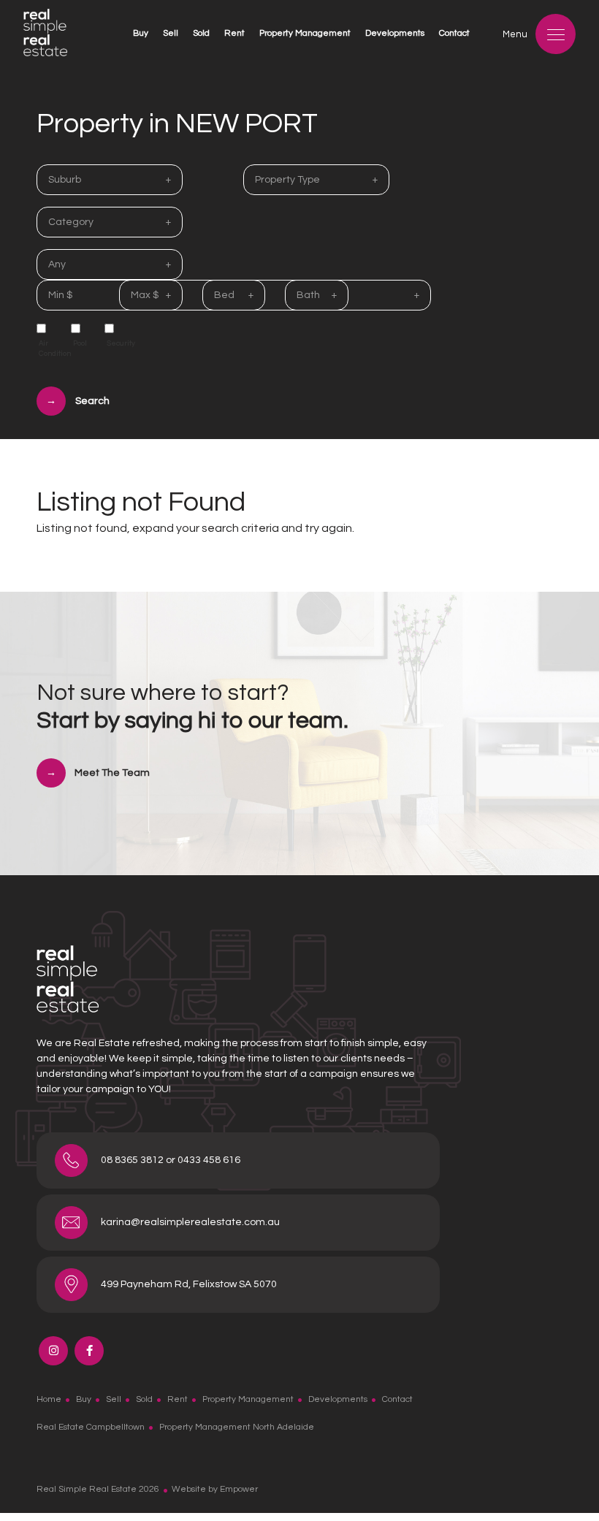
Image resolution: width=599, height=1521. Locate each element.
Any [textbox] (57, 264)
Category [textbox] (71, 222)
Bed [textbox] (224, 295)
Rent (234, 33)
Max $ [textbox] (145, 295)
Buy (140, 33)
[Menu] (555, 34)
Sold (201, 33)
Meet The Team (112, 773)
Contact (454, 33)
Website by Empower (215, 1489)
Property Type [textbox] (287, 180)
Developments (394, 33)
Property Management (305, 33)
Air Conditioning (49, 348)
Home (49, 1399)
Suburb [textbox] (64, 180)
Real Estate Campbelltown (91, 1427)
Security (117, 343)
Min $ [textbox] (60, 295)
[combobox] (110, 179)
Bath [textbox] (308, 295)
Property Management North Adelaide (236, 1427)
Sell (170, 33)
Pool (80, 343)
